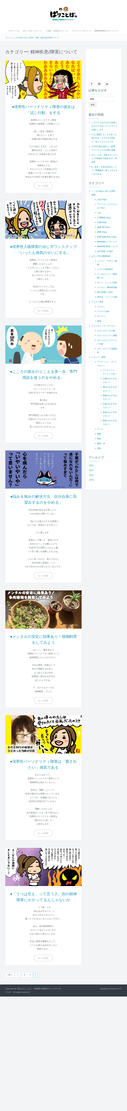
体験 (99, 434)
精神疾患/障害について (50, 38)
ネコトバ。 (102, 316)
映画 (99, 439)
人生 (99, 213)
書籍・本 (101, 443)
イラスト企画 (103, 311)
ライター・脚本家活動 (107, 287)
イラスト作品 (97, 302)
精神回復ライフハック (107, 242)
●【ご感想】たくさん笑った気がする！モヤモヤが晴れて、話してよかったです (104, 138)
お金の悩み (102, 199)
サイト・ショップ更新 (107, 282)
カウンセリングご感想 (107, 335)
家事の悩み (102, 232)
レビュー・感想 (98, 357)
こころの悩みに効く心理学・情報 (26, 38)
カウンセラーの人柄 (106, 331)
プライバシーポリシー (81, 31)
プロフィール (13, 31)
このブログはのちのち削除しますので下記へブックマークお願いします (104, 126)
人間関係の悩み (104, 217)
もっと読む (43, 186)
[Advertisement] (104, 63)
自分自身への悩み (105, 251)
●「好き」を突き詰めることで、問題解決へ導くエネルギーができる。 (104, 170)
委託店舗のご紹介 (105, 292)
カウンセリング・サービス (103, 326)
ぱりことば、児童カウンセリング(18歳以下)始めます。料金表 (104, 158)
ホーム (8, 38)
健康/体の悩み (103, 227)
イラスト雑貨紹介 (105, 269)
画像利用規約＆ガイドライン (107, 31)
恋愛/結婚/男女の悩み (107, 237)
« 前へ (10, 975)
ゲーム (100, 429)
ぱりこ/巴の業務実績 (100, 256)
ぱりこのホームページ (32, 31)
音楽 (99, 448)
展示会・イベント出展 (107, 297)
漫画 (99, 321)
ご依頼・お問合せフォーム (57, 31)
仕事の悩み (102, 222)
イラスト (101, 306)
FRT (120, 989)
